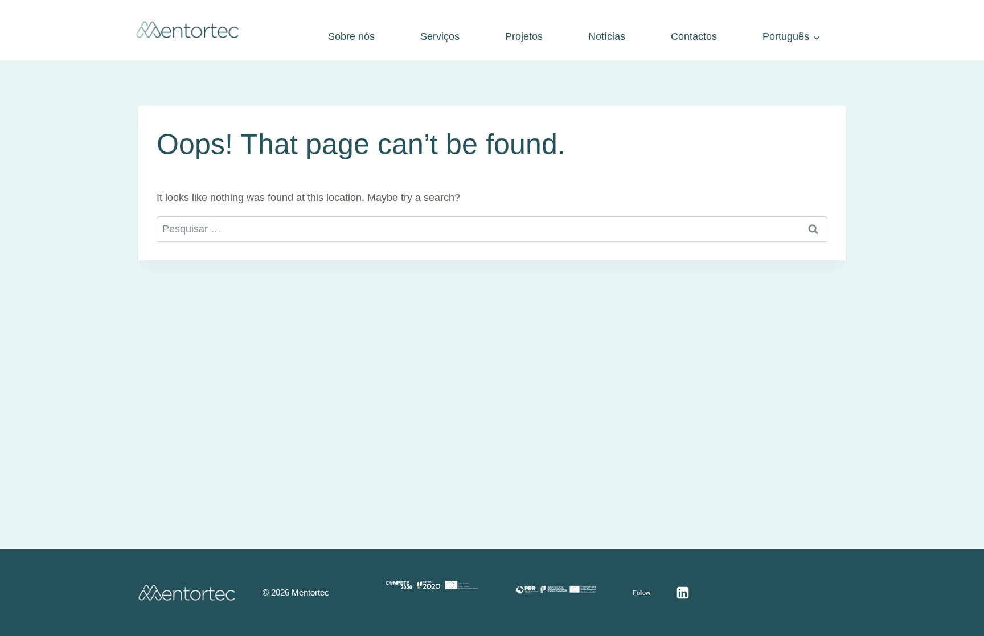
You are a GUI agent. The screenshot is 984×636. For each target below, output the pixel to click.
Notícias (606, 36)
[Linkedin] (682, 592)
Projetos (524, 36)
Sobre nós (351, 36)
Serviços (440, 36)
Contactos (694, 36)
